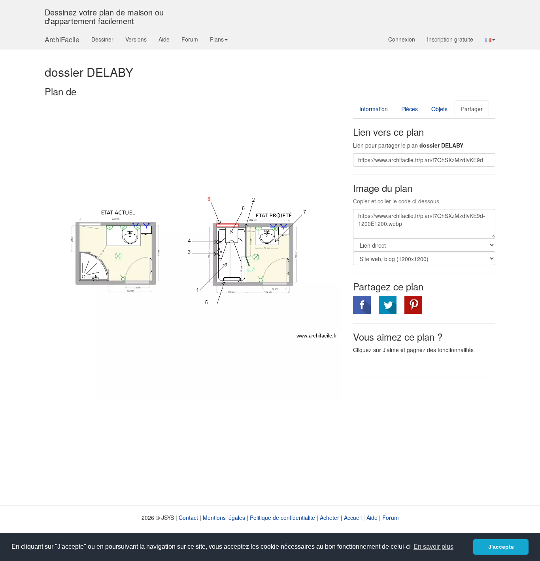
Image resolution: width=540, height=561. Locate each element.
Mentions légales (224, 517)
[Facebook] (362, 305)
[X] (388, 305)
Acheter (329, 517)
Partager (472, 109)
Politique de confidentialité (282, 517)
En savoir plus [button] (433, 546)
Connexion (401, 39)
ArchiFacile (62, 39)
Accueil (353, 517)
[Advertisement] (419, 440)
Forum (189, 39)
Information (373, 109)
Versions (136, 39)
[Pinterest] (413, 305)
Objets (439, 109)
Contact (188, 517)
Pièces (409, 109)
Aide (164, 39)
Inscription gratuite (450, 39)
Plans (217, 39)
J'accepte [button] (501, 547)
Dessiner (102, 39)
